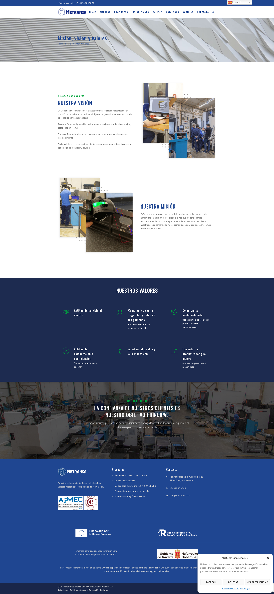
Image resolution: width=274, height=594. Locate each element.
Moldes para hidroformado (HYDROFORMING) (136, 486)
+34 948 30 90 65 (86, 3)
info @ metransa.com (180, 495)
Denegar (233, 582)
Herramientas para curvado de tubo (131, 475)
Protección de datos (230, 589)
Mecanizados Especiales (126, 481)
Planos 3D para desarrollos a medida (132, 491)
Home (60, 44)
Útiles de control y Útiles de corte (130, 496)
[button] (268, 558)
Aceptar (211, 582)
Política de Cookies (79, 590)
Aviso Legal (245, 589)
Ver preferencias (257, 582)
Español (236, 2)
